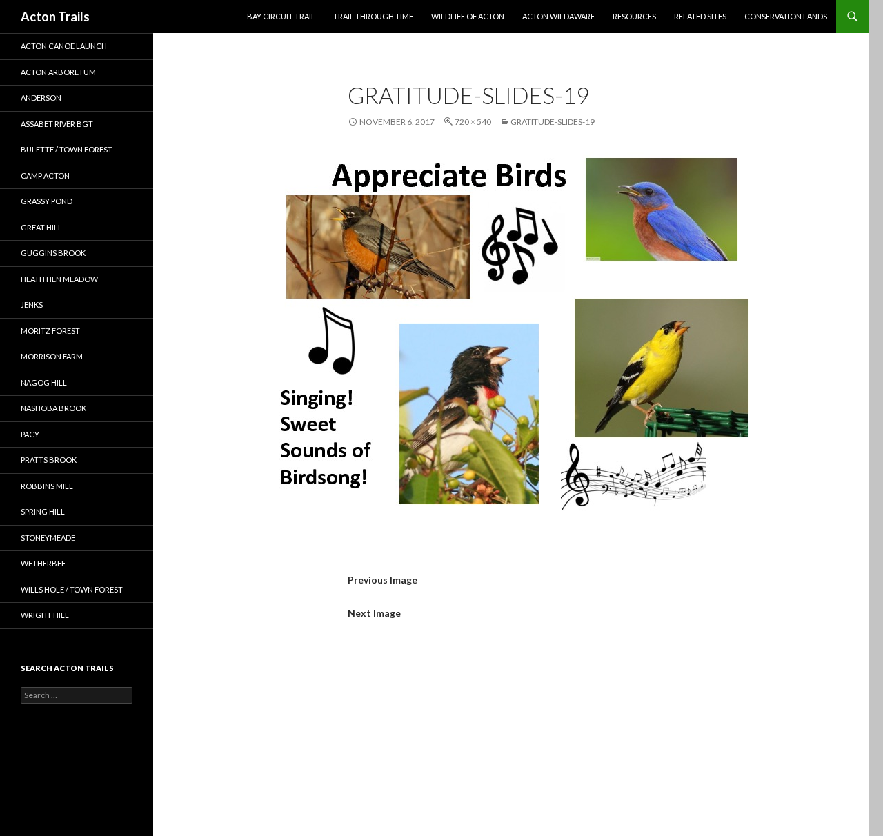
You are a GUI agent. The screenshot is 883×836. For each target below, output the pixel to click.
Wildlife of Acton (467, 16)
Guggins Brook (53, 252)
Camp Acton (45, 175)
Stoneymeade (48, 537)
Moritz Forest (50, 330)
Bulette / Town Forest (66, 149)
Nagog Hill (44, 382)
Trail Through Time (373, 16)
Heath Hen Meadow (59, 279)
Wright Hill (45, 614)
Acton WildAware (558, 16)
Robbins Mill (47, 485)
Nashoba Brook (53, 408)
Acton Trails (55, 16)
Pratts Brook (49, 459)
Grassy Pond (46, 201)
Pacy (30, 434)
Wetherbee (43, 563)
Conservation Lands (785, 16)
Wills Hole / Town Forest (72, 589)
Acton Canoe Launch (64, 45)
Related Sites (700, 16)
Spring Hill (43, 511)
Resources (634, 16)
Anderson (41, 97)
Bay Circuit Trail (281, 16)
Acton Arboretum (58, 72)
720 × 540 (473, 122)
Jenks (32, 304)
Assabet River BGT (57, 123)
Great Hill (41, 227)
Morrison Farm (52, 356)
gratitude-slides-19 (552, 122)
